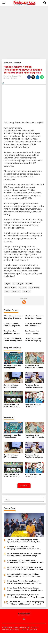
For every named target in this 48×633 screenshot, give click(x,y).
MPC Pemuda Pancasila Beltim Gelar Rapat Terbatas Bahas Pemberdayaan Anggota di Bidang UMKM (34, 317)
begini (7, 283)
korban (29, 283)
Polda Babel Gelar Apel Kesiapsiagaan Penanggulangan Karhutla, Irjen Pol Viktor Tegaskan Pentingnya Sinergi (24, 589)
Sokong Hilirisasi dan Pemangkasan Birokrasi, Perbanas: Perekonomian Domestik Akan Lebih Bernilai (12, 366)
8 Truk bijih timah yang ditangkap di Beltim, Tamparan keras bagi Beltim (13, 317)
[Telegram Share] (37, 77)
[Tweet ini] (33, 77)
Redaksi (34, 627)
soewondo (16, 291)
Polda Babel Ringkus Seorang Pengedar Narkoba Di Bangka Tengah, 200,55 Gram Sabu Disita (24, 582)
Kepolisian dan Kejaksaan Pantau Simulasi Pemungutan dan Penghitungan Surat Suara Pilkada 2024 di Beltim (12, 332)
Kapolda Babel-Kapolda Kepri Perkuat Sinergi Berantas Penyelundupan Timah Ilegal (23, 575)
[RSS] (24, 302)
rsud (6, 291)
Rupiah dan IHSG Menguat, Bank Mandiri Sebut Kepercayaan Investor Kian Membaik (34, 366)
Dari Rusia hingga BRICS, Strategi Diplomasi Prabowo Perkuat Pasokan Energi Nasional (12, 386)
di (13, 283)
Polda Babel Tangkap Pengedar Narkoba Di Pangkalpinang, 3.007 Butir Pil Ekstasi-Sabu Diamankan (25, 568)
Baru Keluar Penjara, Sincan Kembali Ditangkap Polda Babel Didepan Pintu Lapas (25, 561)
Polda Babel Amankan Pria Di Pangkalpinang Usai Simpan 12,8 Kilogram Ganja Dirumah (25, 603)
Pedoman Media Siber (10, 629)
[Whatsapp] (42, 77)
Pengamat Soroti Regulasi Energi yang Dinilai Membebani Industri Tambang (33, 386)
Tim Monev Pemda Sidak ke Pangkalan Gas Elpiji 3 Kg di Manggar (12, 324)
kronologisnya (10, 287)
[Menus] (4, 3)
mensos (22, 287)
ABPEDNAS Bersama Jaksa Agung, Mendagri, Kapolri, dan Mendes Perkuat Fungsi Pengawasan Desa (34, 405)
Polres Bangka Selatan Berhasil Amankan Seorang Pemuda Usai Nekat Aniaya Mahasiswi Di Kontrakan (24, 554)
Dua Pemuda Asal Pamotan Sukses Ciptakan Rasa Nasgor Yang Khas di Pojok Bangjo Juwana (34, 332)
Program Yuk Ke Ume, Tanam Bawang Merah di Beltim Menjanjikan (13, 339)
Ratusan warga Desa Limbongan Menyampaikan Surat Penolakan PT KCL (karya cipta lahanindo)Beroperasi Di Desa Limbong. (25, 547)
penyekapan (34, 287)
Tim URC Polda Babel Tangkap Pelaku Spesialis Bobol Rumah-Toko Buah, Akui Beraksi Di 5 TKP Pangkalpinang (23, 541)
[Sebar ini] (29, 77)
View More (24, 485)
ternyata (27, 291)
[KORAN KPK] (24, 2)
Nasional (6, 78)
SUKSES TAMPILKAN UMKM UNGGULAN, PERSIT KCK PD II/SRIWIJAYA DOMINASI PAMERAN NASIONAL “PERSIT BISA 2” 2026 (13, 405)
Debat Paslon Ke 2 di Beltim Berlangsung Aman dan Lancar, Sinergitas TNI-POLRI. (33, 339)
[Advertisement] (24, 32)
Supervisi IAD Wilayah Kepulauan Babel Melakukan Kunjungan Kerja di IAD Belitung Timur (34, 324)
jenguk (20, 283)
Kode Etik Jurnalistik (29, 629)
